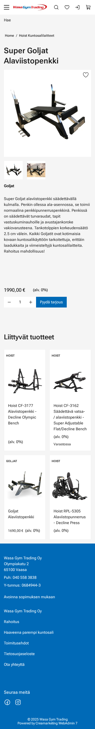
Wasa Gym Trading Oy (23, 611)
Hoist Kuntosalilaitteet (36, 35)
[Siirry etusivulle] (30, 7)
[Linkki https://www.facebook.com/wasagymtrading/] (7, 702)
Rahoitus (11, 621)
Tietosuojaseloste (19, 653)
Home (9, 35)
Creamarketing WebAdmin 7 (56, 723)
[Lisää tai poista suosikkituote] (85, 75)
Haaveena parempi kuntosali (29, 632)
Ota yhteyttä (14, 664)
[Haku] (56, 7)
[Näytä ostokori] (88, 7)
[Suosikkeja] (67, 7)
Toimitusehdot (16, 643)
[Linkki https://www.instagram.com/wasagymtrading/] (18, 702)
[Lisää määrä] (30, 302)
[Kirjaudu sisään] (77, 7)
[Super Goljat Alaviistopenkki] (47, 113)
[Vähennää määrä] (9, 302)
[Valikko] (6, 7)
